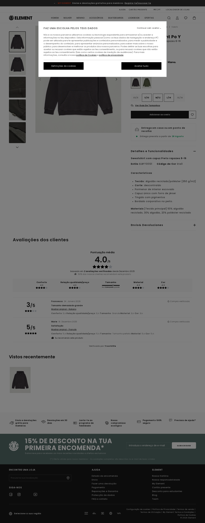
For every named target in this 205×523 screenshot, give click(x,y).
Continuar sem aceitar (148, 28)
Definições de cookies (63, 66)
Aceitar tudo (141, 66)
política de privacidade (111, 55)
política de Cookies (86, 55)
